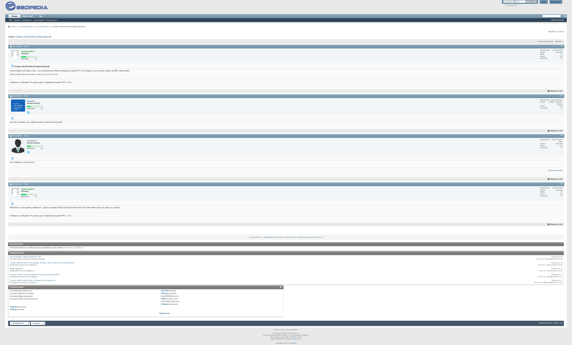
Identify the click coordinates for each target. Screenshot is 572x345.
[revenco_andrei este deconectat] (15, 53)
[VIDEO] (164, 299)
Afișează (557, 41)
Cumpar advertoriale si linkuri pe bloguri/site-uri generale (32, 280)
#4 (561, 184)
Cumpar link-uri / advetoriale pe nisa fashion (267, 237)
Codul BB (164, 291)
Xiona (69, 82)
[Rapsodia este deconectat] (18, 105)
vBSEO (293, 337)
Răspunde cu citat (556, 91)
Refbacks (13, 310)
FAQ (10, 20)
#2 (561, 96)
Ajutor (543, 2)
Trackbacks (165, 304)
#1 (561, 46)
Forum (14, 16)
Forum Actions (38, 20)
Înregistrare (556, 2)
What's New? (27, 16)
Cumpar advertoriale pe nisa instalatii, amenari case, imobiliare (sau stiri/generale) (42, 263)
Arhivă (555, 323)
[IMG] (168, 296)
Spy (41, 16)
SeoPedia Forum (545, 323)
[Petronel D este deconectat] (18, 146)
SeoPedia (293, 343)
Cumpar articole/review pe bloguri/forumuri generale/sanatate (34, 275)
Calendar (17, 20)
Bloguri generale (16, 269)
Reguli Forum (164, 313)
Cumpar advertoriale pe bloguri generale (33, 37)
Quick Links (51, 20)
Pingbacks (14, 307)
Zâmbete (164, 293)
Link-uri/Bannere (43, 27)
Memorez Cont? (512, 5)
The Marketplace (26, 27)
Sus (560, 323)
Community (26, 20)
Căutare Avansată (557, 20)
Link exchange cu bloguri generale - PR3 (25, 257)
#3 (561, 136)
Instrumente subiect (544, 41)
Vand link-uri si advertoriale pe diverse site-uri (304, 237)
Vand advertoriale (555, 170)
